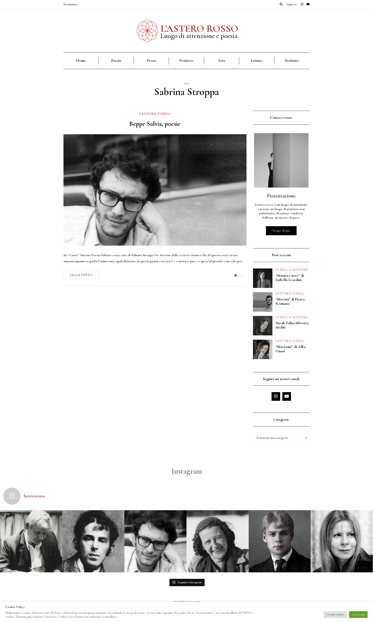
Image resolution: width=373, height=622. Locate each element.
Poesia (116, 60)
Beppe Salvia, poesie (154, 124)
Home (81, 60)
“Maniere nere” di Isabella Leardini (290, 277)
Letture (257, 60)
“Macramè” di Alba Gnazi (290, 348)
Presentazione (70, 4)
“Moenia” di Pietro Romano (290, 301)
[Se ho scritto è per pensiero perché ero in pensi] (342, 541)
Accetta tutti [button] (358, 614)
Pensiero (186, 60)
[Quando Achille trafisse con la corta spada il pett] (31, 541)
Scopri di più (281, 230)
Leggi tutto (81, 275)
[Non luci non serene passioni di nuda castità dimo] (155, 541)
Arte (221, 60)
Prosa (151, 60)
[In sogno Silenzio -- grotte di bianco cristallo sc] (217, 541)
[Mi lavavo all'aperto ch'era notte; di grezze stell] (93, 541)
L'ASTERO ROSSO (199, 28)
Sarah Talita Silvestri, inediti (292, 325)
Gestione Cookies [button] (335, 614)
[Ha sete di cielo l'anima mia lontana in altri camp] (280, 541)
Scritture (292, 60)
